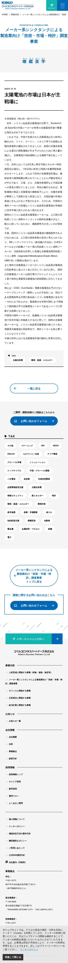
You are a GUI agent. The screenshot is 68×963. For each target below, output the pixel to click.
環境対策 (42, 503)
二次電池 (11, 478)
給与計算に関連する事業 (20, 704)
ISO (43, 445)
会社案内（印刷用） (18, 862)
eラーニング (27, 445)
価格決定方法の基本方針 (20, 833)
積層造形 (32, 520)
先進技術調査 (44, 478)
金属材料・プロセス (31, 528)
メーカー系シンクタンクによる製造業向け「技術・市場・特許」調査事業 (33, 681)
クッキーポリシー (17, 826)
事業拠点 (13, 751)
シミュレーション (38, 462)
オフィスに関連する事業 (20, 690)
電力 (9, 537)
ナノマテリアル (14, 470)
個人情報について (17, 819)
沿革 (11, 744)
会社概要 (13, 736)
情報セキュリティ (15, 495)
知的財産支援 (13, 520)
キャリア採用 (15, 781)
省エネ (49, 512)
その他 (10, 445)
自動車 (47, 520)
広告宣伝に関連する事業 (20, 697)
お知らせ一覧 (15, 720)
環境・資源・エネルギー (42, 360)
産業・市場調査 (31, 512)
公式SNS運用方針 (17, 855)
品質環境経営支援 (15, 487)
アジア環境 (52, 453)
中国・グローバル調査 (40, 470)
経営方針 (13, 758)
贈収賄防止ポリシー (18, 840)
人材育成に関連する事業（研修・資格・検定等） (30, 672)
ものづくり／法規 (31, 453)
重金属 (10, 528)
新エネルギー (38, 495)
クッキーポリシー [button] (29, 949)
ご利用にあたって (17, 847)
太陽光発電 (18, 360)
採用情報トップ (16, 774)
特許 (54, 495)
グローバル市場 (14, 462)
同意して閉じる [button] (13, 957)
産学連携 (11, 512)
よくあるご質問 (16, 803)
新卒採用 (13, 788)
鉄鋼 (50, 528)
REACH (11, 453)
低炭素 (27, 478)
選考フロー (14, 795)
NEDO (56, 445)
